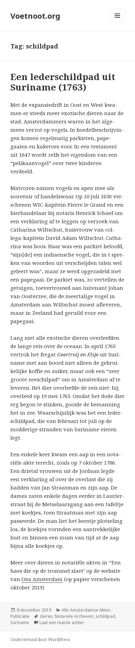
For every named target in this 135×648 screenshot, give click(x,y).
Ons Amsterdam (42, 579)
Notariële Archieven (74, 616)
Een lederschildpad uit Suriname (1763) (62, 81)
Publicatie (19, 616)
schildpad (105, 616)
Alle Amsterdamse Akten (86, 610)
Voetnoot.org (35, 15)
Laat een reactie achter (61, 622)
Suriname (19, 622)
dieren (46, 616)
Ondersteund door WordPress (40, 639)
